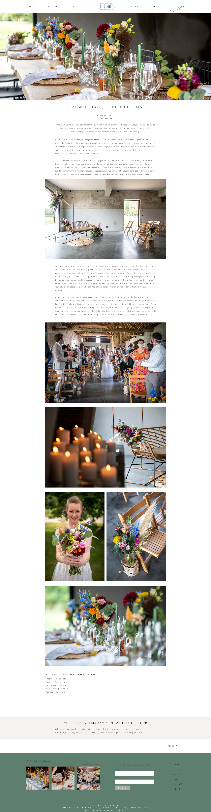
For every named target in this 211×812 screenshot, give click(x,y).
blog (177, 789)
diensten (178, 779)
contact (177, 784)
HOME (178, 765)
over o (176, 769)
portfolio (177, 774)
